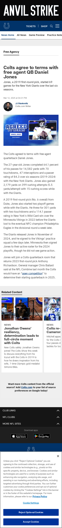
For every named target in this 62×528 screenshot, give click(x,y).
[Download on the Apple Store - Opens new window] (19, 436)
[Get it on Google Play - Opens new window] (42, 438)
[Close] (58, 456)
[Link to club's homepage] (7, 24)
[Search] (51, 26)
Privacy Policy (40, 496)
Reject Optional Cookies (31, 512)
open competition (32, 273)
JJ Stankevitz (21, 103)
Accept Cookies (31, 521)
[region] (31, 489)
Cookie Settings (31, 503)
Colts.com (26, 387)
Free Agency (11, 51)
